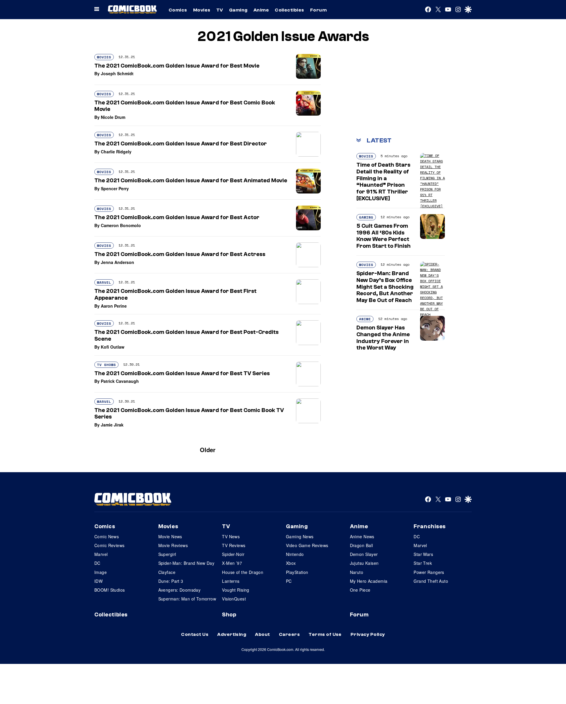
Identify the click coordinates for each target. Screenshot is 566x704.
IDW (98, 581)
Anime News (362, 536)
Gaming (238, 10)
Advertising (231, 634)
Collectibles (289, 10)
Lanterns (230, 581)
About (262, 634)
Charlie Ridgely (116, 152)
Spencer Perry (115, 188)
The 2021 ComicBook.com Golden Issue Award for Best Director (180, 143)
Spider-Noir (233, 554)
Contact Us (194, 634)
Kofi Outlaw (112, 347)
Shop (229, 614)
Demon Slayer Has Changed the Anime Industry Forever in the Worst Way (383, 337)
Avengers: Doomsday (179, 590)
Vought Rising (235, 590)
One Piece (360, 590)
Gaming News (300, 536)
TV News (231, 536)
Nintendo (295, 554)
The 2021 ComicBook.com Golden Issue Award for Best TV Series (182, 373)
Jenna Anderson (117, 262)
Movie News (170, 536)
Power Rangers (429, 572)
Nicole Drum (113, 117)
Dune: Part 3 (170, 581)
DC (97, 563)
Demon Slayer (364, 554)
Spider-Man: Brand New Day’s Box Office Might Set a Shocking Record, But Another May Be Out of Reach (385, 286)
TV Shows (106, 364)
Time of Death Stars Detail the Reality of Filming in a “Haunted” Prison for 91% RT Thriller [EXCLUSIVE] (383, 182)
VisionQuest (234, 599)
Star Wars (423, 554)
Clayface (166, 572)
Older (207, 449)
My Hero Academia (369, 581)
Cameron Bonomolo (121, 225)
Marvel (104, 282)
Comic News (106, 536)
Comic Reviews (109, 545)
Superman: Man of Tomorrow (187, 599)
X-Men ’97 (232, 563)
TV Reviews (233, 545)
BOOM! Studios (109, 590)
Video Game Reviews (307, 545)
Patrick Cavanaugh (120, 381)
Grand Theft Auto (431, 581)
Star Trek (423, 563)
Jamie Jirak (112, 425)
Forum (318, 10)
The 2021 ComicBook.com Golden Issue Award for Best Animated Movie (190, 180)
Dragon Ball (361, 545)
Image (100, 572)
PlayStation (297, 572)
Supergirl (167, 554)
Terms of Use (325, 634)
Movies (201, 10)
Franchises (430, 526)
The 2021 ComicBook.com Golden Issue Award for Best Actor (176, 217)
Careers (289, 634)
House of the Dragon (242, 572)
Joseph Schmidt (117, 73)
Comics (178, 10)
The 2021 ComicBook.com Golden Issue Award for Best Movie (176, 66)
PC (289, 581)
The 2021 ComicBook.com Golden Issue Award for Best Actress (179, 254)
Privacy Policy (368, 634)
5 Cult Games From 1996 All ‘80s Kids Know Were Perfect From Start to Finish (383, 236)
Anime (261, 10)
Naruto (356, 572)
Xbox (291, 563)
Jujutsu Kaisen (364, 563)
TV (219, 10)
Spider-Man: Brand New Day (186, 563)
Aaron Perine (114, 306)
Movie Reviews (173, 545)
